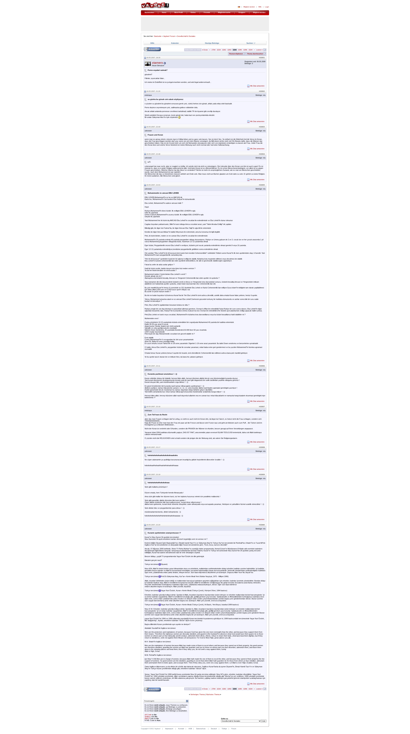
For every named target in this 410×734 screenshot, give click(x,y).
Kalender (175, 43)
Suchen (249, 43)
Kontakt (181, 729)
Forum (233, 729)
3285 (240, 50)
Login (267, 7)
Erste (205, 50)
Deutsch (214, 729)
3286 (245, 50)
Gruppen (241, 12)
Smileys (148, 717)
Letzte (259, 50)
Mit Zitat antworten (257, 86)
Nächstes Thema (213, 694)
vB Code (148, 715)
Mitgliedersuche (224, 12)
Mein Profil (178, 12)
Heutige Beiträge (212, 43)
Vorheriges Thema (197, 694)
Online (193, 12)
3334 (250, 50)
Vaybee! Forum (169, 36)
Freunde (207, 12)
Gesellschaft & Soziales (186, 36)
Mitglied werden (249, 7)
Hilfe (260, 7)
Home (164, 12)
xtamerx (157, 62)
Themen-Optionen (236, 54)
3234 (219, 50)
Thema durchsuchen (255, 54)
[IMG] (147, 718)
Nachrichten (149, 12)
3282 (224, 50)
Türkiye (224, 729)
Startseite (157, 36)
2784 (213, 50)
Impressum (169, 729)
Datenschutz (200, 729)
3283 (229, 50)
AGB (190, 729)
